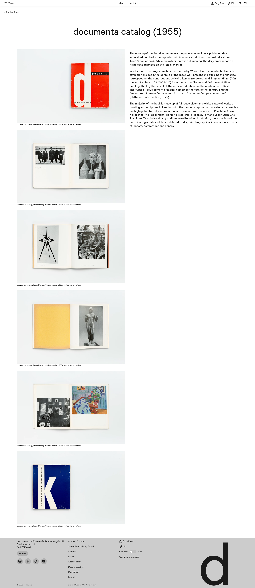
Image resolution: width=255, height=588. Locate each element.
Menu (11, 3)
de (240, 3)
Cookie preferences (129, 556)
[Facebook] (28, 561)
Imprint (71, 577)
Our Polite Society (89, 585)
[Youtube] (44, 561)
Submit (22, 553)
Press (71, 556)
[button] (133, 551)
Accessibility (74, 561)
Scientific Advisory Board (81, 546)
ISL (232, 3)
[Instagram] (20, 561)
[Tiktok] (36, 561)
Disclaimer (73, 571)
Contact (72, 551)
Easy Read (219, 3)
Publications (12, 12)
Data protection (76, 566)
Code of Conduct (77, 541)
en (245, 3)
